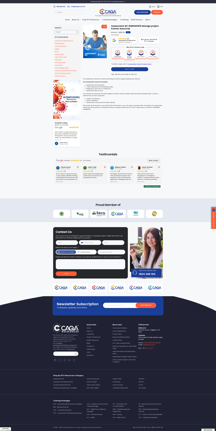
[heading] (91, 208)
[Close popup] (140, 198)
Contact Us (91, 230)
